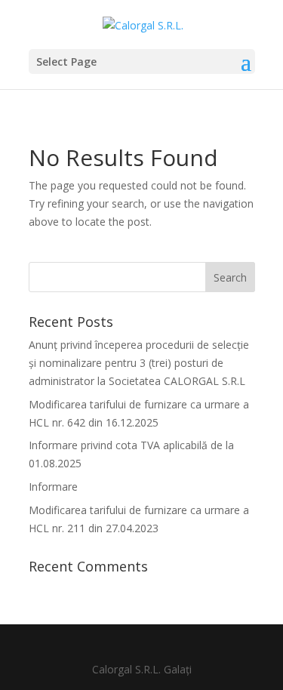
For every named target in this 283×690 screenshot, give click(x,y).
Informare (53, 486)
